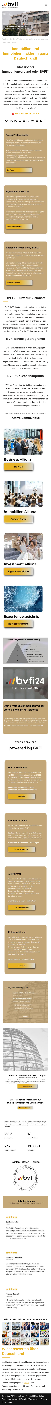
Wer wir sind (34, 1399)
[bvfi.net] (10, 5)
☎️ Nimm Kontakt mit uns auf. (25, 114)
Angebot (29, 1396)
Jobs (4, 1402)
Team (10, 1402)
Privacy (44, 1399)
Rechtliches (39, 1396)
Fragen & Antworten (10, 1399)
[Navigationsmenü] (46, 5)
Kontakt (23, 1399)
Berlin (26, 1383)
